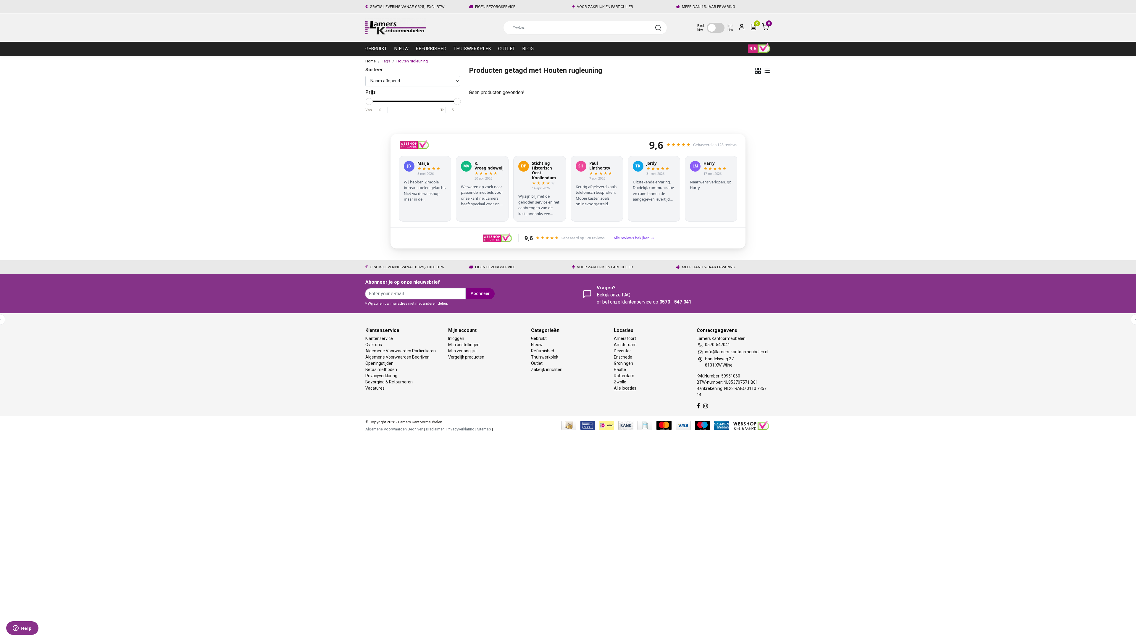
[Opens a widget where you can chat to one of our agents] (22, 628)
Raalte (620, 369)
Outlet (506, 48)
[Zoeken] (658, 28)
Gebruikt (376, 48)
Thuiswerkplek (472, 48)
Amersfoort (625, 338)
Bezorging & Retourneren (389, 382)
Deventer (622, 350)
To (442, 110)
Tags (386, 61)
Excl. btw (701, 28)
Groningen (623, 363)
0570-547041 (717, 344)
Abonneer (480, 293)
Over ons (373, 344)
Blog (528, 48)
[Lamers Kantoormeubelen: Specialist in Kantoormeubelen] (395, 27)
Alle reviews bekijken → (634, 238)
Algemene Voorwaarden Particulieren (400, 350)
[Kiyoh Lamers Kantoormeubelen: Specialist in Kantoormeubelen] (759, 48)
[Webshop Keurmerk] (751, 425)
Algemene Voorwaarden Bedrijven (397, 357)
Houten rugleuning (412, 61)
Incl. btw (730, 28)
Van (368, 110)
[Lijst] (767, 71)
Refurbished (431, 48)
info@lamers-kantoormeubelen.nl (736, 351)
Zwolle (620, 382)
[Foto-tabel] (758, 71)
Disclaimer (435, 429)
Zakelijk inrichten (546, 369)
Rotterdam (624, 375)
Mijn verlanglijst (462, 350)
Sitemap (484, 429)
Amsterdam (625, 344)
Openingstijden (379, 363)
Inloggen (456, 338)
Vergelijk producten (466, 357)
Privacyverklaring (381, 375)
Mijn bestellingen (464, 344)
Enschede (623, 357)
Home (370, 61)
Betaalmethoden (381, 369)
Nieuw (401, 48)
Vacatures (375, 388)
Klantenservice (379, 338)
